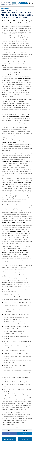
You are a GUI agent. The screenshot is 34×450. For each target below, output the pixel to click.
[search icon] (29, 3)
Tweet (25, 433)
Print (9, 430)
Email (25, 430)
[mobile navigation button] (32, 3)
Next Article (25, 439)
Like (10, 433)
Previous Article (9, 439)
